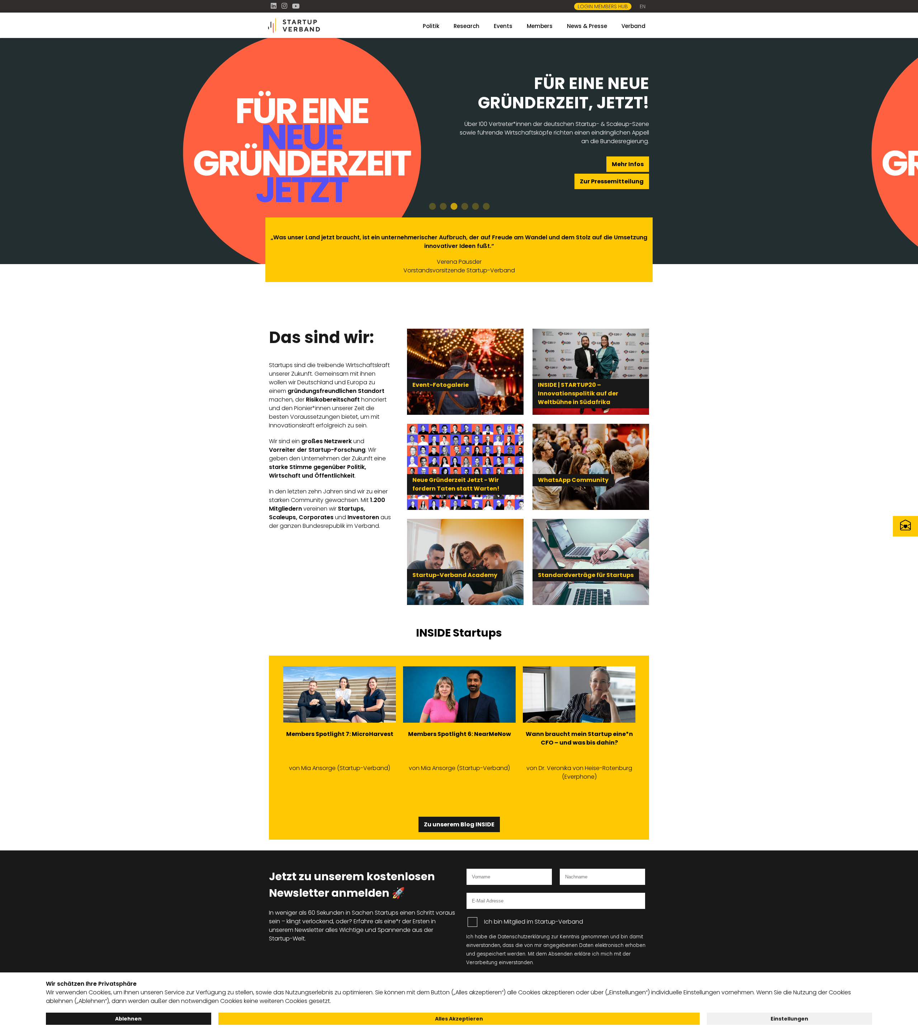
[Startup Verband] (330, 25)
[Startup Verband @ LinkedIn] (274, 6)
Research (466, 26)
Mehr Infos (628, 164)
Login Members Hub (603, 6)
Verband (633, 26)
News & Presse (587, 26)
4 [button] (464, 206)
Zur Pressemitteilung (612, 181)
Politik (431, 26)
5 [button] (475, 206)
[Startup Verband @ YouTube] (295, 6)
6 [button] (485, 206)
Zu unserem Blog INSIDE (459, 824)
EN (642, 6)
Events (503, 26)
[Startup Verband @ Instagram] (285, 6)
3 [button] (453, 206)
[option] (459, 151)
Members (540, 26)
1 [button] (432, 206)
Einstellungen (789, 1018)
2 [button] (442, 206)
